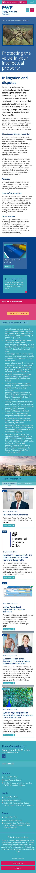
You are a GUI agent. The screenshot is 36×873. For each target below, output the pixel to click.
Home (4, 20)
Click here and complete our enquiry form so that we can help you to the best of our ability (14, 285)
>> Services (9, 20)
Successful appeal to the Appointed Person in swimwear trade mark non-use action (16, 661)
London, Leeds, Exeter (11, 2)
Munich (24, 2)
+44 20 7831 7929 (10, 777)
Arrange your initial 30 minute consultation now (16, 751)
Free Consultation (14, 746)
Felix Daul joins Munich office (15, 515)
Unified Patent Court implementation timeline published (14, 609)
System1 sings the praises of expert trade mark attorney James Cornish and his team (17, 715)
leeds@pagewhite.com (12, 800)
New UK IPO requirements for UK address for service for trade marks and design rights (17, 557)
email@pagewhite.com (12, 780)
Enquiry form (15, 279)
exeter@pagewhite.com (13, 820)
